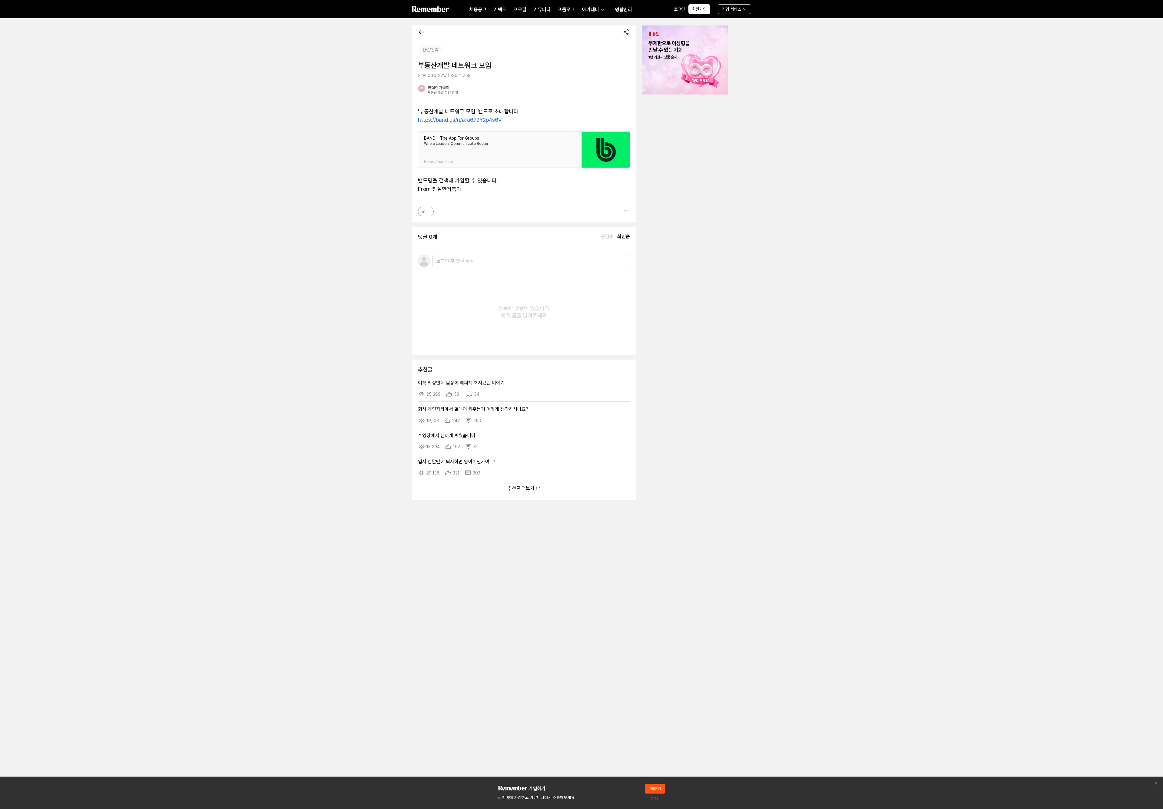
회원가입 (699, 9)
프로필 (520, 9)
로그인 (679, 9)
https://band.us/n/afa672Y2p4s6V (460, 120)
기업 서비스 (731, 9)
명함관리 (623, 9)
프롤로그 (566, 9)
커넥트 (500, 9)
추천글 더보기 (521, 488)
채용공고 (477, 9)
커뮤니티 (542, 9)
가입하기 (655, 789)
